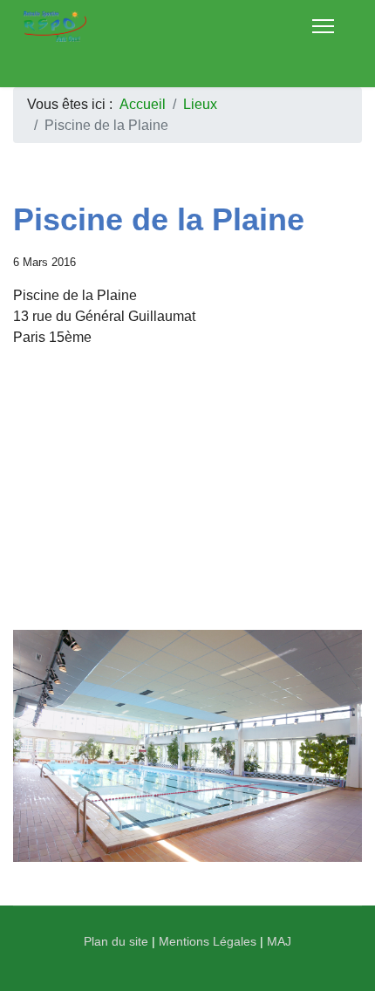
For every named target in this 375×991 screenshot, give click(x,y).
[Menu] (323, 26)
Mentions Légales (207, 941)
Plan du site (116, 941)
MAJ (279, 941)
